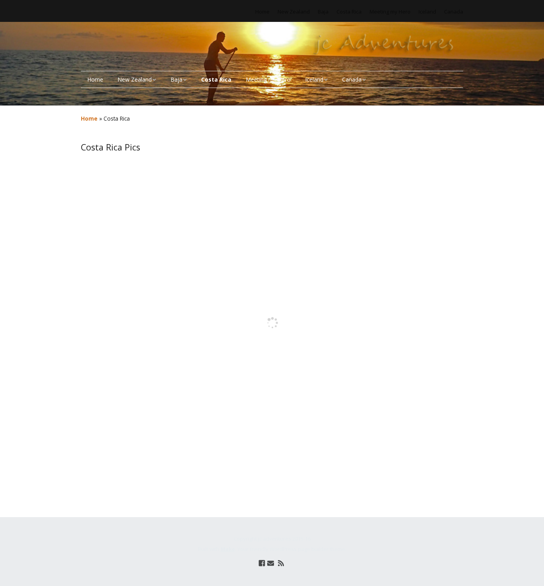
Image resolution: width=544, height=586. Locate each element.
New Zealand (294, 11)
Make (228, 549)
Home (262, 11)
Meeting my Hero (390, 11)
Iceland (427, 11)
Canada (453, 11)
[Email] (270, 563)
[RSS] (281, 563)
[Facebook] (262, 563)
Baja (323, 11)
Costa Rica (349, 11)
